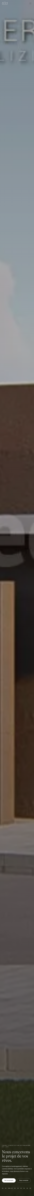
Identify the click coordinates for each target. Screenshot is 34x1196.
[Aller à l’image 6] (18, 1188)
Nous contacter (23, 1180)
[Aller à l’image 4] (12, 1188)
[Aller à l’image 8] (24, 1188)
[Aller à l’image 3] (9, 1188)
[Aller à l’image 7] (21, 1188)
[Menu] (30, 3)
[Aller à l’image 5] (15, 1188)
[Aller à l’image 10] (31, 1188)
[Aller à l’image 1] (3, 1188)
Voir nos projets (8, 1180)
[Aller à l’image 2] (6, 1188)
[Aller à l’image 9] (28, 1188)
